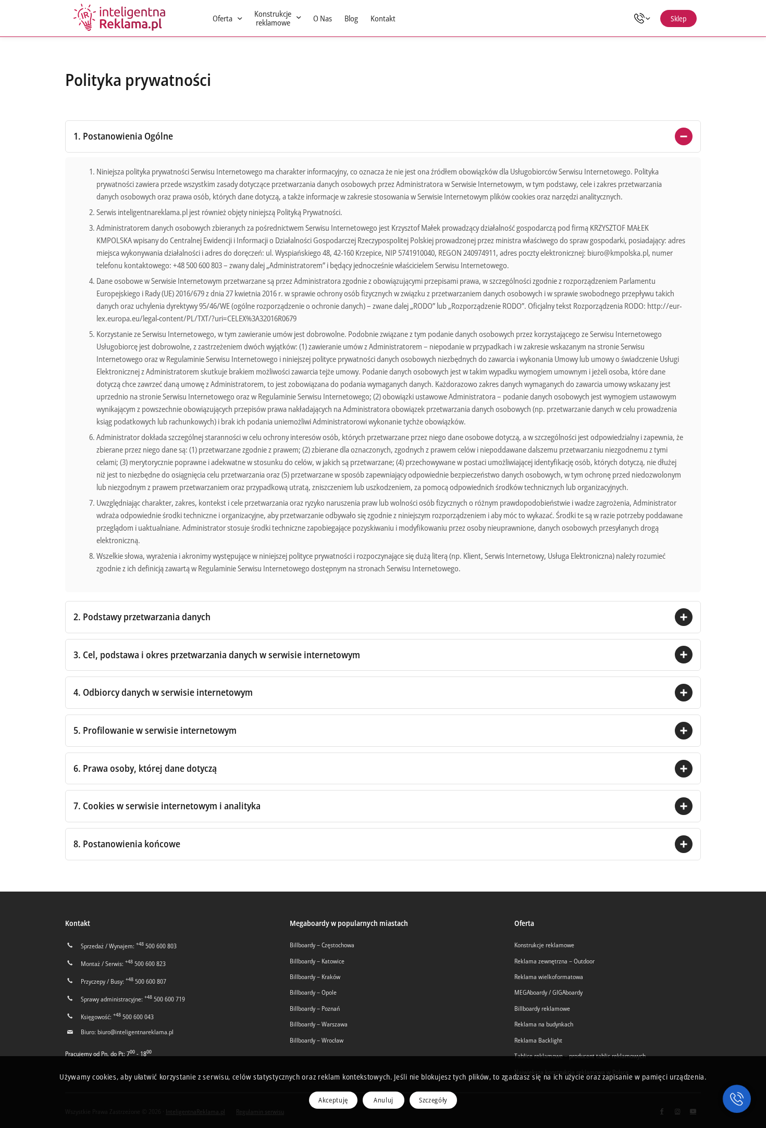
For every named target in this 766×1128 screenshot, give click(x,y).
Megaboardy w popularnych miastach (349, 923)
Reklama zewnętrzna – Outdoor (554, 961)
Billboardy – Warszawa (319, 1024)
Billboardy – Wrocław (316, 1040)
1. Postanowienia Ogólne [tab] (123, 136)
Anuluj (383, 1100)
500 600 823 (145, 963)
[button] (737, 1099)
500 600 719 (164, 999)
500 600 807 (146, 981)
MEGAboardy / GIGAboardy (548, 992)
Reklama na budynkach (543, 1024)
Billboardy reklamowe (542, 1008)
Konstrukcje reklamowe (544, 945)
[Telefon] (645, 18)
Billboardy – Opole (313, 992)
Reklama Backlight (538, 1040)
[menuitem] (227, 18)
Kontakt (77, 923)
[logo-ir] (119, 18)
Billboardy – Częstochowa (322, 945)
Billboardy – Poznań (315, 1008)
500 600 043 (133, 1016)
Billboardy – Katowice (317, 961)
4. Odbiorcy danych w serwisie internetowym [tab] (163, 692)
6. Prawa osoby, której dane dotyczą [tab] (145, 768)
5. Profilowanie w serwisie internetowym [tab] (155, 730)
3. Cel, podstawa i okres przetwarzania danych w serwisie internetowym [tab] (216, 654)
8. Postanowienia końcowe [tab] (126, 843)
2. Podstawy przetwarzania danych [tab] (142, 616)
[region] (383, 374)
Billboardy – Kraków (315, 976)
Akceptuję (333, 1100)
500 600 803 (156, 946)
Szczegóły (433, 1100)
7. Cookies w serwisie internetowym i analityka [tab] (167, 805)
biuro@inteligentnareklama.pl (135, 1031)
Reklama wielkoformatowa (548, 976)
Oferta (524, 923)
